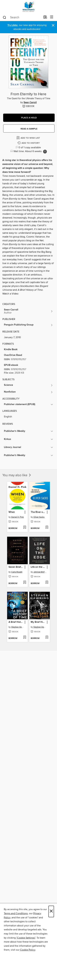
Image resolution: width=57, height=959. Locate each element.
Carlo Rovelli (16, 572)
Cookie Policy (27, 949)
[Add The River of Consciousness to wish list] (47, 527)
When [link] (12, 512)
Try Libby (12, 25)
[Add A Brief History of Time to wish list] (25, 637)
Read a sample (29, 128)
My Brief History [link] (38, 622)
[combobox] (22, 17)
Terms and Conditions (16, 913)
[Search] (4, 17)
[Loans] (45, 18)
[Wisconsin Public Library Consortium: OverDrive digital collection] (28, 7)
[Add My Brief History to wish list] (47, 637)
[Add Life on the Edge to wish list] (47, 583)
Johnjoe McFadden (40, 572)
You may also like (15, 475)
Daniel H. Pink (17, 517)
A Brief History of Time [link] (16, 622)
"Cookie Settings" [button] (25, 937)
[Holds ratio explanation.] (45, 151)
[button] (29, 118)
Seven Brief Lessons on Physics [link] (16, 567)
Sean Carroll (30, 102)
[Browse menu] (52, 17)
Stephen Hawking (17, 627)
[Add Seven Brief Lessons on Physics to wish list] (25, 583)
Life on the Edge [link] (38, 567)
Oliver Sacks (38, 517)
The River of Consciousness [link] (38, 512)
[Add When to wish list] (25, 527)
